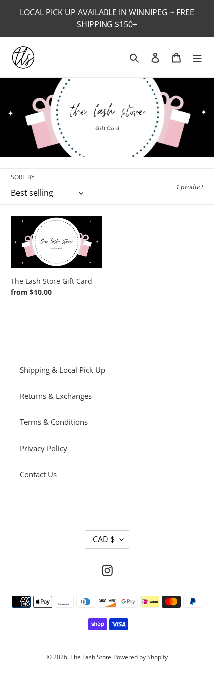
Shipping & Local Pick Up (62, 370)
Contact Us (38, 474)
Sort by (23, 177)
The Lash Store (90, 657)
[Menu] (197, 57)
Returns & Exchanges (56, 396)
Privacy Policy (43, 448)
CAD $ (104, 539)
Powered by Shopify (140, 657)
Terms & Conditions (54, 422)
